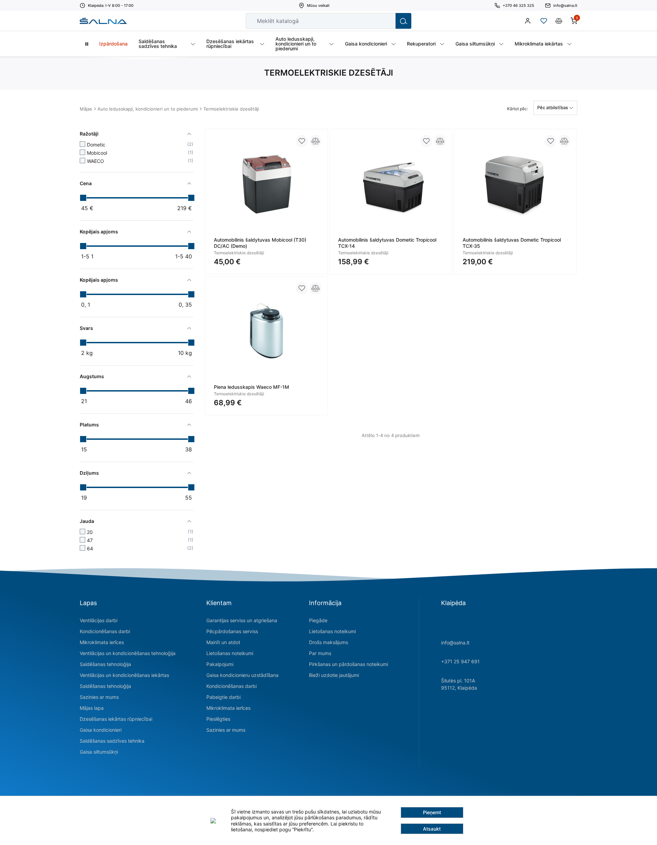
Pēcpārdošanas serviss (232, 631)
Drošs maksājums (328, 642)
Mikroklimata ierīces (102, 642)
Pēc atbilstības (553, 107)
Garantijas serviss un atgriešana (241, 620)
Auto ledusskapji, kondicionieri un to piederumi (148, 109)
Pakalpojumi (219, 664)
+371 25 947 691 (460, 661)
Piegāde (318, 620)
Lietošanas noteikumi (229, 653)
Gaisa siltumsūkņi (99, 752)
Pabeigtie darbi (223, 697)
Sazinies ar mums (99, 697)
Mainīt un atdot (223, 642)
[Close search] (385, 20)
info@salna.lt (455, 642)
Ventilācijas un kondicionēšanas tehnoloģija (128, 653)
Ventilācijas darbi (98, 620)
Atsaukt (432, 829)
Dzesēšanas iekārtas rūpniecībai (116, 719)
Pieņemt (432, 812)
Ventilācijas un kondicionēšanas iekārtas (124, 675)
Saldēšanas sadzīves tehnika (112, 741)
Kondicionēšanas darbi (105, 631)
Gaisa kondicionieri (100, 730)
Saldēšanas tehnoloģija (105, 664)
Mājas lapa (92, 708)
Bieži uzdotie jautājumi (334, 675)
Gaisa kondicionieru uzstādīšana (242, 675)
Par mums (320, 653)
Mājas (86, 109)
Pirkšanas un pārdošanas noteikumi (348, 664)
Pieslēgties (218, 719)
